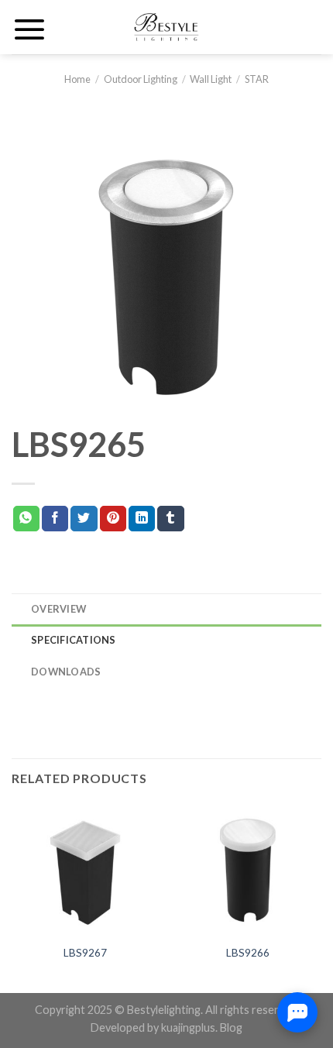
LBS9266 (247, 953)
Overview (58, 609)
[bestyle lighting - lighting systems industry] (166, 27)
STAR (257, 79)
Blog (231, 1027)
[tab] (166, 608)
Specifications (73, 640)
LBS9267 (85, 953)
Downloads (66, 671)
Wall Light (211, 79)
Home (77, 79)
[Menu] (29, 29)
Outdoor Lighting (140, 79)
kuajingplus (188, 1027)
